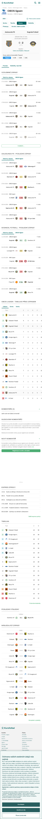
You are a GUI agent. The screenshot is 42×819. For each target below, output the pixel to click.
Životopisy (24, 744)
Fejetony (24, 742)
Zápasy (25, 7)
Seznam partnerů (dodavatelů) (12, 799)
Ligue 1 (3, 742)
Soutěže (5, 7)
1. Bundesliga (5, 740)
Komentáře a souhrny (27, 738)
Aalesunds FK (10, 32)
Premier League (5, 734)
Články (24, 732)
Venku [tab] (18, 306)
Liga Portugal (5, 748)
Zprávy (5, 23)
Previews (24, 736)
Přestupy (5, 26)
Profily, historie (25, 746)
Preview (5, 65)
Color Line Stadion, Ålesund (21, 50)
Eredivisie (4, 750)
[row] (21, 84)
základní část (19, 36)
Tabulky (12, 23)
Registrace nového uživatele (21, 450)
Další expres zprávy (34, 516)
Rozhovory (24, 748)
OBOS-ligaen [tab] (19, 77)
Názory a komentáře (27, 740)
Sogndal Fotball (32, 32)
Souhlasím (21, 804)
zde (33, 447)
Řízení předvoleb (21, 815)
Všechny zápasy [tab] (8, 77)
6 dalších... (21, 146)
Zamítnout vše (21, 810)
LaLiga (3, 736)
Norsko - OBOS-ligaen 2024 (15, 7)
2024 (4, 18)
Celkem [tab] (5, 306)
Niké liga (4, 746)
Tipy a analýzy (25, 750)
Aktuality (24, 734)
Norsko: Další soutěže (18, 26)
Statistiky (31, 23)
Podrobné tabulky (34, 603)
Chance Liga (5, 744)
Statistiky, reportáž (16, 65)
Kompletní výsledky (34, 720)
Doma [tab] (11, 306)
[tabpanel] (21, 114)
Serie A (3, 738)
